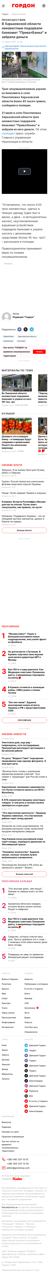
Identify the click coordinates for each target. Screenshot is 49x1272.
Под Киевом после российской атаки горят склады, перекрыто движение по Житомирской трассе (23, 842)
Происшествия (19, 14)
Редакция (6, 1127)
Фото (27, 1013)
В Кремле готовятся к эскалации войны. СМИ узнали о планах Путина (26, 690)
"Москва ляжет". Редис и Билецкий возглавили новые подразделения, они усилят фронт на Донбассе (27, 637)
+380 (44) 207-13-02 (18, 1163)
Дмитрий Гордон (37, 1045)
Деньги (5, 989)
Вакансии (6, 1122)
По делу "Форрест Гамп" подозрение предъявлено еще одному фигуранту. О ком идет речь (24, 761)
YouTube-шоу (31, 1027)
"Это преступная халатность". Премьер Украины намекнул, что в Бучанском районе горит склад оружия (24, 816)
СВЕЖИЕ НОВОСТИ (14, 734)
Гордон (5, 14)
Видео (27, 1017)
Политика (6, 984)
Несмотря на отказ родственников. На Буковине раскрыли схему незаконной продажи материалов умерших (22, 829)
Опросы (28, 1022)
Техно (4, 1008)
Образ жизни (8, 1013)
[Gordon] (23, 6)
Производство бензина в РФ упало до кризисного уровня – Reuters (22, 866)
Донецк (5, 1059)
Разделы (28, 973)
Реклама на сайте (10, 1132)
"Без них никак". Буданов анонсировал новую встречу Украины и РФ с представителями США (26, 706)
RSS (31, 1096)
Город (5, 1039)
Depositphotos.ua (9, 1207)
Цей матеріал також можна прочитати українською (25, 47)
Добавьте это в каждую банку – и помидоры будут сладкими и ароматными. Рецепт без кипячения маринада (16, 442)
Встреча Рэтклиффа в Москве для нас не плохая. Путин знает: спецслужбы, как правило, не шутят (24, 504)
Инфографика (8, 1022)
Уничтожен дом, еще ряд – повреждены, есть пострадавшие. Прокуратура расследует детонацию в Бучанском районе (23, 746)
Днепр (5, 1069)
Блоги (27, 993)
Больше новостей (24, 874)
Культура (6, 1003)
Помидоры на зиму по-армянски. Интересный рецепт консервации (26, 956)
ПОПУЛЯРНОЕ (10, 626)
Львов (5, 1050)
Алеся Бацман (36, 1081)
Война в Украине (10, 979)
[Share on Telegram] (32, 329)
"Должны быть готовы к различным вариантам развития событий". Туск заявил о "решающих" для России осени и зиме (24, 775)
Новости (6, 973)
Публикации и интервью (36, 984)
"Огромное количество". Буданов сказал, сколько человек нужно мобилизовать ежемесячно (20, 855)
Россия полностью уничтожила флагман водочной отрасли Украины (23, 483)
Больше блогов (24, 530)
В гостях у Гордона (33, 989)
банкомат (21, 341)
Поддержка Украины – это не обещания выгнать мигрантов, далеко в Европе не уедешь (23, 519)
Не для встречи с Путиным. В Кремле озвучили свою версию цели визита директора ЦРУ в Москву (25, 655)
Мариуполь (7, 1074)
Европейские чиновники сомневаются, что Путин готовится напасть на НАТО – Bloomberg (23, 790)
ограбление (8, 341)
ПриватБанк (8, 336)
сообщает (8, 133)
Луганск (6, 1079)
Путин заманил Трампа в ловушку (24, 493)
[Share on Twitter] (26, 329)
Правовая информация (13, 1136)
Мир (4, 993)
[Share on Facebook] (19, 329)
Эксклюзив (29, 1008)
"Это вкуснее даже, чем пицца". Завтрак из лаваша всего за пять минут (25, 891)
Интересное (7, 1027)
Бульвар (8, 413)
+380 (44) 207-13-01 (17, 1159)
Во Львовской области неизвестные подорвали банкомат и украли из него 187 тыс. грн (16, 397)
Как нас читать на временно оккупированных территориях (10, 1146)
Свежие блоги (12, 465)
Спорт (5, 998)
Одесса (5, 1055)
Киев (4, 1045)
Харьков (6, 1064)
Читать (39, 351)
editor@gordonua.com (18, 1168)
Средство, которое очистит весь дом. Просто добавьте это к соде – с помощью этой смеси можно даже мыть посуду (27, 940)
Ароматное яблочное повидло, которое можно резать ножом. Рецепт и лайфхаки (24, 906)
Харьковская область (27, 336)
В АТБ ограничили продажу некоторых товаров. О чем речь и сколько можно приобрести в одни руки (23, 802)
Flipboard (33, 1091)
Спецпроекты (30, 1032)
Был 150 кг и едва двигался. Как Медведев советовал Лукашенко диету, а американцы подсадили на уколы (26, 673)
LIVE (26, 1003)
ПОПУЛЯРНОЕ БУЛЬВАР (17, 881)
